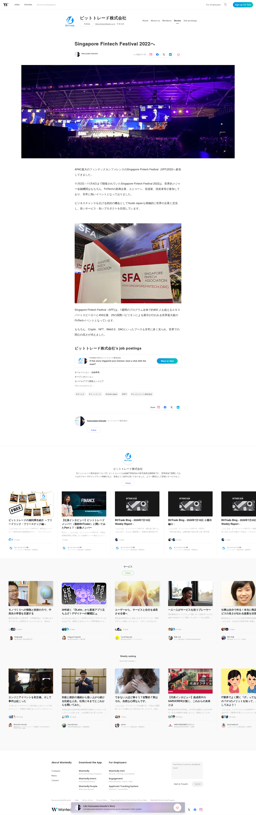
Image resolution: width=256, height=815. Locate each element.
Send (197, 784)
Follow (87, 24)
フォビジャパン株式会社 (142, 394)
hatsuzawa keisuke (89, 53)
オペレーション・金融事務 (87, 372)
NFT (125, 394)
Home (145, 20)
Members (167, 20)
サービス (80, 394)
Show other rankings (127, 661)
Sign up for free (243, 4)
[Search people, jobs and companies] (225, 5)
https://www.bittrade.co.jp (105, 24)
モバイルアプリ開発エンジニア (89, 381)
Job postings (190, 20)
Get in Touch (181, 784)
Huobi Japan (112, 394)
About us (155, 20)
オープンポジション (84, 376)
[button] (62, 762)
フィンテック (95, 394)
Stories (177, 20)
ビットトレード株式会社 (103, 18)
